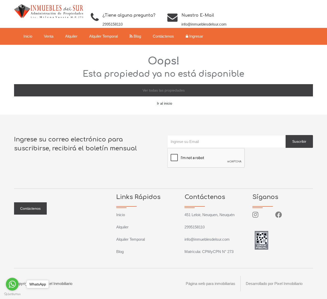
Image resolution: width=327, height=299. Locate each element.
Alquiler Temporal (103, 36)
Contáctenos (163, 36)
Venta (48, 36)
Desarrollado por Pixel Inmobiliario (274, 283)
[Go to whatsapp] (12, 284)
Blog (137, 36)
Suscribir (299, 141)
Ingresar (195, 36)
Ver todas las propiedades (164, 90)
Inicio (28, 36)
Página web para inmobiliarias (210, 283)
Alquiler (71, 36)
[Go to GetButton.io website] (12, 293)
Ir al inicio (164, 103)
